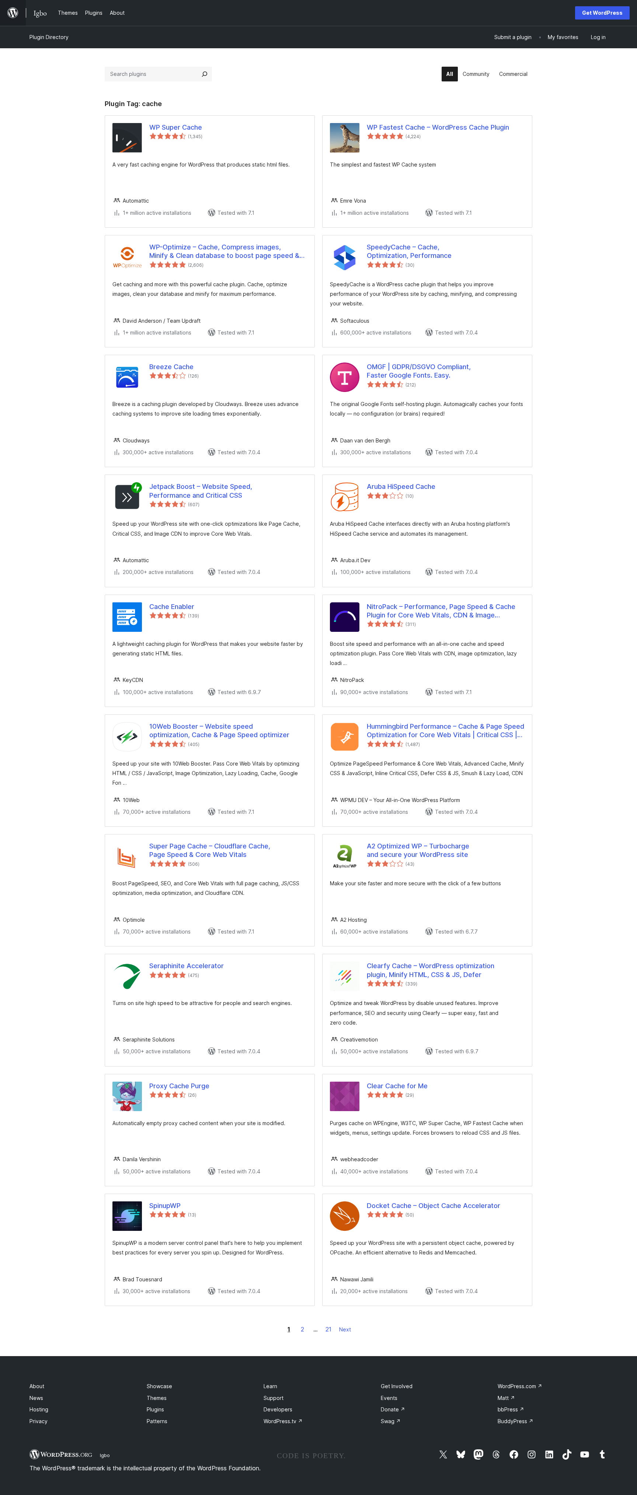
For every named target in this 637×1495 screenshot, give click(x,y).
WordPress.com (520, 1386)
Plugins (155, 1409)
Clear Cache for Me (397, 1086)
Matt (506, 1398)
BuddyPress (515, 1421)
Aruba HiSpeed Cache (401, 486)
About (36, 1386)
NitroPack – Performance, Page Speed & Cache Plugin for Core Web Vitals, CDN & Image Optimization (441, 611)
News (36, 1398)
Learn (270, 1386)
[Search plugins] (204, 74)
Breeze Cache (171, 367)
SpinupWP (165, 1205)
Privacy (38, 1421)
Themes (157, 1398)
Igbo (105, 1455)
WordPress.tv (283, 1421)
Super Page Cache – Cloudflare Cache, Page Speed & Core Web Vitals (209, 850)
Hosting (38, 1409)
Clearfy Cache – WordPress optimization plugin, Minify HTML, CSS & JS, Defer (430, 970)
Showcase (159, 1386)
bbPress (511, 1409)
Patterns (157, 1421)
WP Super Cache (175, 127)
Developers (278, 1409)
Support (273, 1398)
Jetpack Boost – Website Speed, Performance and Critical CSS (200, 491)
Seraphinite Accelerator (186, 966)
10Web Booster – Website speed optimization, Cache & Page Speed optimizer (219, 730)
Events (389, 1398)
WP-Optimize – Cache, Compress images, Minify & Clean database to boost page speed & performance (224, 251)
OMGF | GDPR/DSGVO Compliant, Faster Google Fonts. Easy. (419, 371)
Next (345, 1329)
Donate (393, 1409)
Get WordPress (602, 13)
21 (328, 1329)
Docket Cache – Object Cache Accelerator (433, 1205)
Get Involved (397, 1386)
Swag (391, 1421)
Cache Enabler (171, 606)
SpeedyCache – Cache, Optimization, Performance (409, 251)
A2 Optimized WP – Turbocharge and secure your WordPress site (418, 850)
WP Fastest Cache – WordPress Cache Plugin (438, 127)
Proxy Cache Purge (179, 1086)
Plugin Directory (49, 37)
